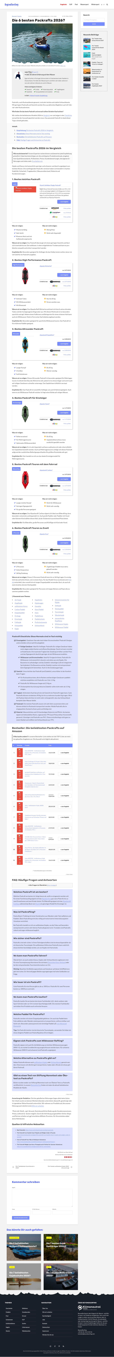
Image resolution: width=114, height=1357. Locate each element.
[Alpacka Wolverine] (25, 276)
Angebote (63, 4)
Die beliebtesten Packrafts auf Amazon (34, 137)
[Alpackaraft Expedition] (25, 345)
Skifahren (25, 1308)
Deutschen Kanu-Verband (57, 962)
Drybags (18, 616)
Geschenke (9, 1308)
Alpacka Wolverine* (46, 266)
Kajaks (20, 16)
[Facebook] (55, 1346)
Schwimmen (9, 1319)
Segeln (8, 1327)
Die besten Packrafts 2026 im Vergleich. (35, 130)
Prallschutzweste (41, 622)
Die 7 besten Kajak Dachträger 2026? (56, 1245)
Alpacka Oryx (46, 899)
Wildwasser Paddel (61, 627)
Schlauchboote (56, 1062)
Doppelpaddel (20, 613)
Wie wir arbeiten (38, 1106)
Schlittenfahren (10, 1323)
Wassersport (84, 4)
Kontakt (44, 1323)
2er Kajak (18, 600)
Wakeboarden (26, 1331)
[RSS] (63, 1346)
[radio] (65, 1157)
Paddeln (8, 1312)
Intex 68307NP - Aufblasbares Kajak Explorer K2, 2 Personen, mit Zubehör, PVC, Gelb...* (35, 752)
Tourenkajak (59, 612)
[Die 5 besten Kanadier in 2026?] (86, 78)
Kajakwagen (39, 603)
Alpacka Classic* (45, 404)
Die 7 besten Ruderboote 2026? (59, 1274)
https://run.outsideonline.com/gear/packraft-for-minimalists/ (34, 1146)
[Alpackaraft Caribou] (25, 480)
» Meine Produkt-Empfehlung (38, 95)
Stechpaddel (59, 609)
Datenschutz (46, 1327)
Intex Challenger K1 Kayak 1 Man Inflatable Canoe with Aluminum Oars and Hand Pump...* (35, 763)
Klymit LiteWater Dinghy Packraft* (50, 185)
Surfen (24, 1323)
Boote (48, 1267)
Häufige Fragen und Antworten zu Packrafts (33, 140)
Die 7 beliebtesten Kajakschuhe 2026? (19, 1274)
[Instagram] (51, 1346)
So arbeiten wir (37, 161)
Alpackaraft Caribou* (46, 470)
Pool (76, 4)
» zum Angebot (64, 201)
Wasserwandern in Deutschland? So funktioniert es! (97, 71)
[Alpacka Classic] (25, 414)
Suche (94, 24)
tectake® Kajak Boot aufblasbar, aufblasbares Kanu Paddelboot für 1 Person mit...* (35, 774)
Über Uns (45, 1308)
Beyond (14, 16)
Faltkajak (18, 622)
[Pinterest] (59, 1346)
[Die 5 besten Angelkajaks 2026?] (86, 85)
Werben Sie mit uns (48, 1335)
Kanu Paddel (39, 609)
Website (54, 1209)
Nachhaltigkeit (46, 1316)
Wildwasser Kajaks (61, 624)
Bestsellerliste (36, 1085)
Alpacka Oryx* (44, 534)
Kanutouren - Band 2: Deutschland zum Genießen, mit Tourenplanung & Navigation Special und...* (35, 784)
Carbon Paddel (20, 609)
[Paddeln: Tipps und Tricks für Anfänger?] (86, 64)
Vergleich (46, 115)
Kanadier (38, 606)
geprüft (36, 72)
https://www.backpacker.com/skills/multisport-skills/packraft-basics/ (36, 1141)
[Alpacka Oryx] (25, 544)
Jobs (43, 1319)
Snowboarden (26, 1312)
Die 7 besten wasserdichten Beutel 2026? (98, 47)
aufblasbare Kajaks (40, 1062)
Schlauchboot (39, 625)
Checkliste (68, 115)
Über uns (62, 65)
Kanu (36, 613)
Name (13, 1209)
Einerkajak (18, 619)
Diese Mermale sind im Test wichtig (33, 134)
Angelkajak (18, 603)
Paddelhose (39, 616)
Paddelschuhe (40, 619)
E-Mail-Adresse (35, 1209)
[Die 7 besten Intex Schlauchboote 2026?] (86, 40)
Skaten (8, 1331)
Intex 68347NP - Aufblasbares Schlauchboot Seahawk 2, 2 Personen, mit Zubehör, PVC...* (35, 827)
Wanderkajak (59, 615)
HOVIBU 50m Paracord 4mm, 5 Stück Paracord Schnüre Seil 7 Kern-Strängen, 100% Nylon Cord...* (35, 838)
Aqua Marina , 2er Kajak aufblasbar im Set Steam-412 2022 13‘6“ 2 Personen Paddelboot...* (35, 849)
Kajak (17, 629)
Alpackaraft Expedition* (47, 335)
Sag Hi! (13, 1187)
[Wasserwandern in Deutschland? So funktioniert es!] (86, 71)
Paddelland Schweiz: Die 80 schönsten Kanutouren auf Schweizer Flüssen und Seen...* (35, 817)
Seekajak (58, 606)
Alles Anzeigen (51, 885)
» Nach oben (69, 874)
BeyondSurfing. (55, 1352)
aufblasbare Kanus (21, 606)
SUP (70, 4)
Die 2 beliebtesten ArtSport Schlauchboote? (23, 1245)
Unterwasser (26, 1327)
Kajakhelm (38, 600)
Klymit (37, 904)
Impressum (45, 1331)
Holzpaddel (19, 625)
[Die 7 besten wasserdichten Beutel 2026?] (86, 47)
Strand (24, 1316)
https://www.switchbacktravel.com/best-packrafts (39, 1130)
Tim (30, 72)
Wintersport (95, 4)
